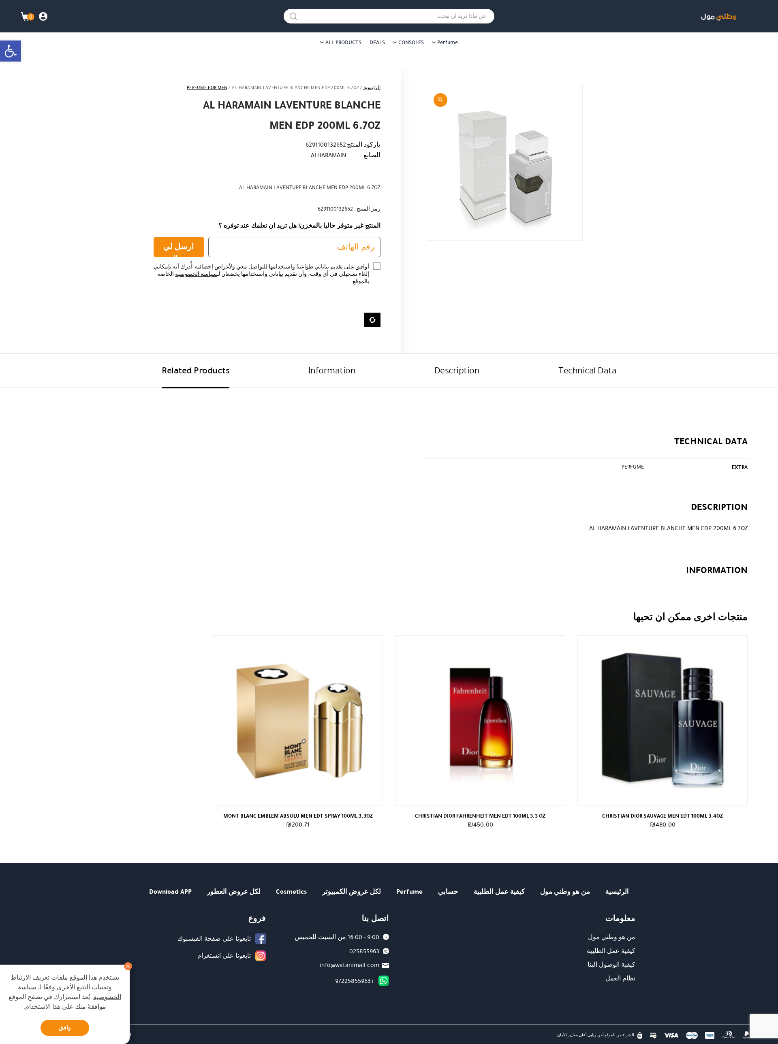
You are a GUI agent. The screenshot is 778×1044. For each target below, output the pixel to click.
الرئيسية (371, 87)
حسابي (448, 891)
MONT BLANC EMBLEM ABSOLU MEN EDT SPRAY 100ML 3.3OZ (298, 816)
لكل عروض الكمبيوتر (351, 891)
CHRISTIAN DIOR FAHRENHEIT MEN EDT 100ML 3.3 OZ (480, 816)
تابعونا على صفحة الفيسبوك (214, 938)
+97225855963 (354, 980)
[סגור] (128, 966)
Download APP (170, 891)
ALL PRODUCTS (343, 42)
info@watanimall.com (349, 965)
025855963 (364, 951)
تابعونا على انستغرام (224, 955)
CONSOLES (411, 42)
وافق (65, 1027)
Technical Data (587, 370)
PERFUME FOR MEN (207, 87)
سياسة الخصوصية (196, 274)
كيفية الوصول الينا (611, 964)
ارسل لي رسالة (178, 249)
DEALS (377, 42)
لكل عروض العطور (234, 891)
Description (457, 370)
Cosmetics (291, 891)
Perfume (447, 42)
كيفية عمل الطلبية (499, 891)
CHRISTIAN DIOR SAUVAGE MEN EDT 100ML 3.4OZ (662, 816)
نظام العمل (620, 978)
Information (332, 370)
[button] (10, 51)
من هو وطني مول (565, 891)
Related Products (195, 370)
